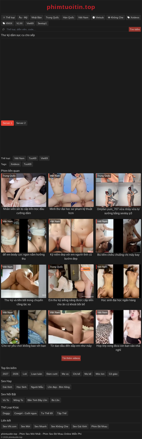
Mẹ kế (88, 373)
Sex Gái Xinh (80, 426)
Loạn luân (36, 373)
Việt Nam (19, 158)
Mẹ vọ (65, 373)
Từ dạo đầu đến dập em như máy (71, 345)
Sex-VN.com (9, 426)
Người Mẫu (37, 387)
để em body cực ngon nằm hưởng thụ (24, 256)
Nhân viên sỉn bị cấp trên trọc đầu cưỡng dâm (23, 211)
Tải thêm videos (71, 358)
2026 (15, 373)
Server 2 (21, 123)
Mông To (18, 400)
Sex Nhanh (40, 426)
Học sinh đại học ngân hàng (118, 300)
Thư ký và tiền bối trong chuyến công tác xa (23, 302)
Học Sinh (21, 387)
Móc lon (100, 373)
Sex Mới (25, 426)
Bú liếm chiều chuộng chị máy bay (118, 254)
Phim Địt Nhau (99, 426)
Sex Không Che (59, 426)
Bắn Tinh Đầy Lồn (37, 400)
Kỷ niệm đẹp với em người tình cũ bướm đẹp (71, 256)
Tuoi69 (32, 158)
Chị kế (76, 373)
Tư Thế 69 (47, 413)
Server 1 (7, 123)
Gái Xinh (7, 387)
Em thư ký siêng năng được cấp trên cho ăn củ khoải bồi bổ (70, 302)
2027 (5, 373)
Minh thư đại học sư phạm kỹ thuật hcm (71, 211)
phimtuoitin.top (71, 6)
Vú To (6, 400)
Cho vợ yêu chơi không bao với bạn (24, 345)
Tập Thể (61, 413)
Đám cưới (52, 373)
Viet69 (44, 158)
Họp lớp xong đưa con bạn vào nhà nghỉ (118, 347)
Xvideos (15, 164)
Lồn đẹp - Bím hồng (59, 387)
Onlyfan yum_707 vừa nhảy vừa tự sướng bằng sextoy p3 (118, 211)
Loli (25, 373)
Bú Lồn (55, 400)
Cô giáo (113, 373)
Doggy (6, 413)
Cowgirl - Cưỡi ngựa (25, 413)
